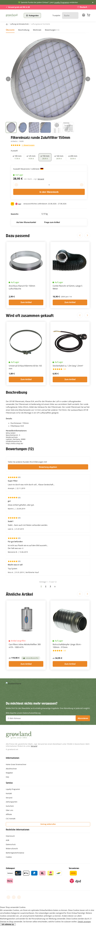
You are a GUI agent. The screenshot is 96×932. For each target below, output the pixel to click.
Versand (41, 179)
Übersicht (10, 30)
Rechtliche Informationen (17, 829)
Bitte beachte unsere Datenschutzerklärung (23, 713)
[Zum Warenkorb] (88, 15)
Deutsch (83, 7)
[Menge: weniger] (16, 184)
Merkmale (37, 30)
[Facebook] (8, 897)
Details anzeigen (84, 921)
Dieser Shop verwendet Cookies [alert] (13, 907)
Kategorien (34, 15)
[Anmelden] (83, 16)
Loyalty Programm (61, 2)
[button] (11, 127)
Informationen (12, 758)
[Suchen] (75, 15)
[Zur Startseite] (13, 15)
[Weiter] (87, 79)
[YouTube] (14, 897)
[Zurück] (8, 79)
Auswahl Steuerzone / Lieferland (26, 169)
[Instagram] (19, 897)
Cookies (9, 857)
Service (9, 783)
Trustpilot (56, 15)
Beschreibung (23, 30)
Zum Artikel (26, 302)
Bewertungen (52, 30)
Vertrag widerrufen (48, 824)
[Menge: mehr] (81, 184)
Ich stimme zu (8, 924)
